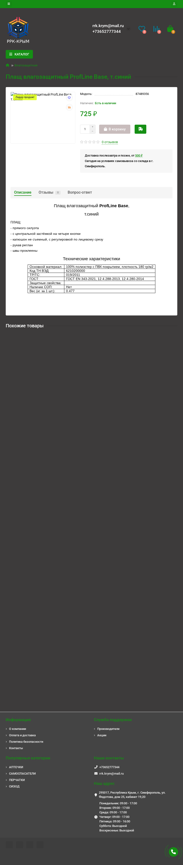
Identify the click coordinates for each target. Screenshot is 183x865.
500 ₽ (139, 155)
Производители (108, 729)
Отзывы (49, 192)
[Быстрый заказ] (140, 129)
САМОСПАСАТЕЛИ (22, 773)
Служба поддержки (113, 719)
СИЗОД (14, 786)
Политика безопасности (26, 741)
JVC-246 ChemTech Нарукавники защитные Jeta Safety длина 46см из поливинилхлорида (78, 642)
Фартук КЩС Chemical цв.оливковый (36, 517)
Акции (101, 735)
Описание (22, 192)
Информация (18, 719)
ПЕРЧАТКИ (17, 780)
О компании (17, 729)
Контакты (16, 748)
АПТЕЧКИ (16, 767)
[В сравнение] (69, 107)
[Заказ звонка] (173, 852)
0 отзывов (110, 142)
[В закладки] (69, 97)
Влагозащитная (26, 65)
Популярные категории (28, 758)
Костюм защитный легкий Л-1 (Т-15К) (37, 392)
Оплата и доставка (22, 735)
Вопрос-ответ (80, 192)
